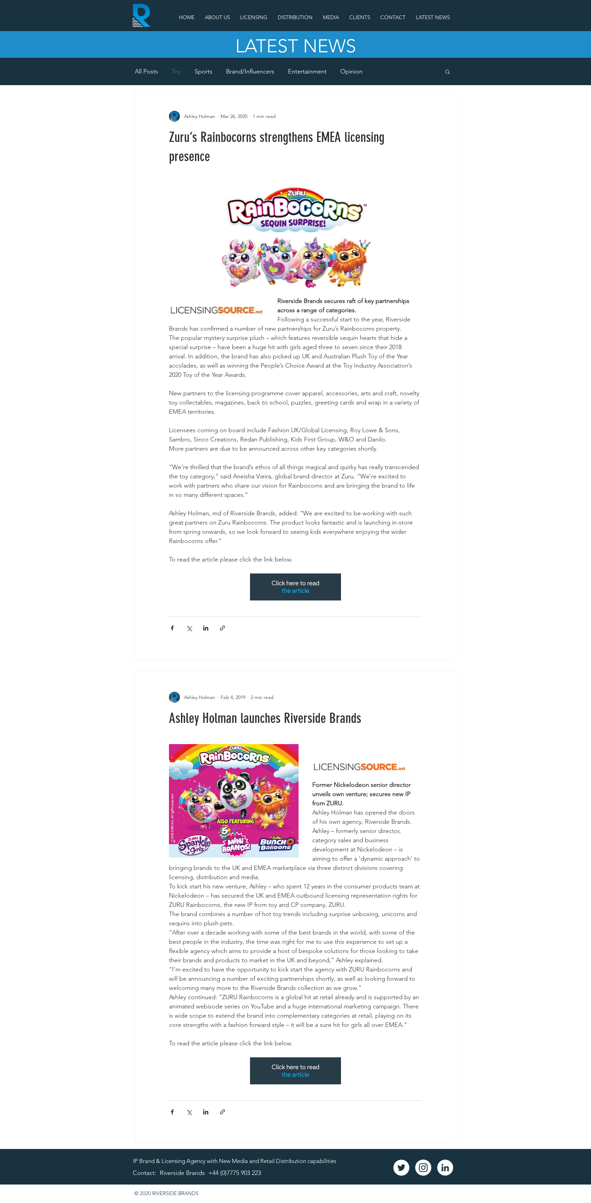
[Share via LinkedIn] (205, 628)
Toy (176, 71)
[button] (447, 72)
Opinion (351, 71)
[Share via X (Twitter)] (189, 628)
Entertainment (307, 71)
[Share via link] (222, 628)
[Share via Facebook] (172, 628)
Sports (203, 71)
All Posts (146, 71)
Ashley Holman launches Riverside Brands (265, 718)
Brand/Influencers (250, 71)
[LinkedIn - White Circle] (445, 1168)
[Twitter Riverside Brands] (401, 1168)
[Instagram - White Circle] (423, 1168)
